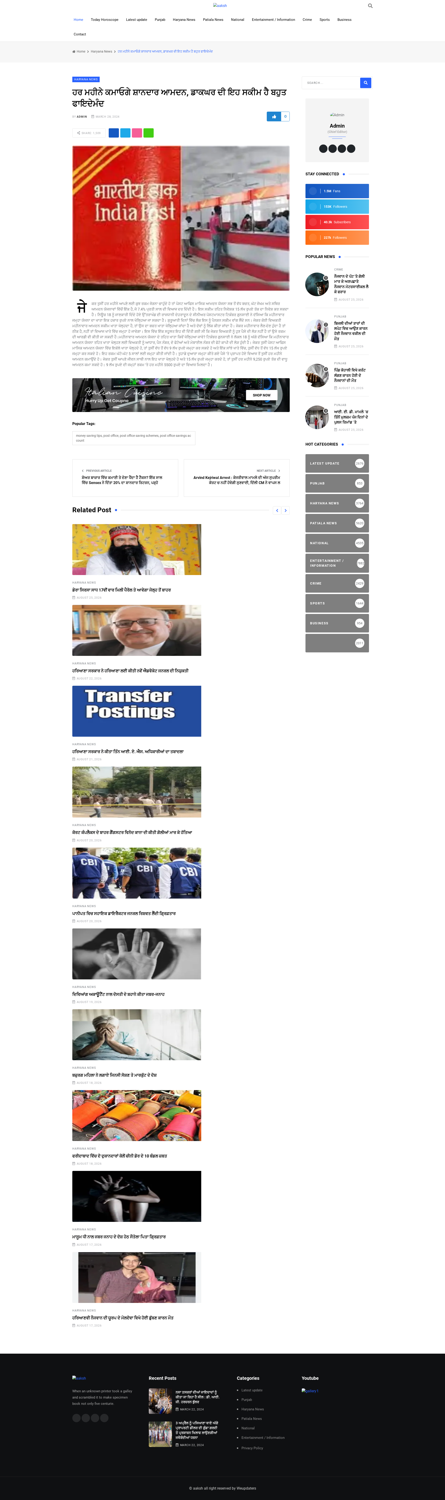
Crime (307, 20)
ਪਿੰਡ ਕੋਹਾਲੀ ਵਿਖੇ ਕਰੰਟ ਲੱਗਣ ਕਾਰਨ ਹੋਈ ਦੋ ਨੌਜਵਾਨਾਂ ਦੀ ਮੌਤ (350, 375)
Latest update (136, 20)
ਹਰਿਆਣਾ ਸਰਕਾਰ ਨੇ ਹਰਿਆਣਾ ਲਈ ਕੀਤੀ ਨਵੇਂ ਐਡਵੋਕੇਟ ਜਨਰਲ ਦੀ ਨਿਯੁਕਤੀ (130, 670)
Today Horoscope (104, 20)
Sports (325, 20)
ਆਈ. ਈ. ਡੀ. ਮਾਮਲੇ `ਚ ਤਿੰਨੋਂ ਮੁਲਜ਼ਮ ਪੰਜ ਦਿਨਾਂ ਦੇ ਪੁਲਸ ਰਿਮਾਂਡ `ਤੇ (351, 417)
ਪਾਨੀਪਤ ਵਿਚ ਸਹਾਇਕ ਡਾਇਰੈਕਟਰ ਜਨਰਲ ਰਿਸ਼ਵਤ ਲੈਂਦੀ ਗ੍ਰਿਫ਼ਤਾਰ (124, 913)
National (237, 20)
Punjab (160, 20)
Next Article (267, 470)
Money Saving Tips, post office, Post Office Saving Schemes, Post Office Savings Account (133, 438)
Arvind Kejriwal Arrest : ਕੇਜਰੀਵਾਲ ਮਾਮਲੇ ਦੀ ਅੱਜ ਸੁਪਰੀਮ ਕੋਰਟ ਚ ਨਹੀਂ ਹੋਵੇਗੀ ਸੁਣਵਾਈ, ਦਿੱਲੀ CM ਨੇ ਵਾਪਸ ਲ (237, 480)
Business (344, 20)
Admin (82, 116)
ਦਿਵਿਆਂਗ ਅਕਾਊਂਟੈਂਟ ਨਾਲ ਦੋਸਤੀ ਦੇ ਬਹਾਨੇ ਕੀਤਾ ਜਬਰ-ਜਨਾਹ (118, 994)
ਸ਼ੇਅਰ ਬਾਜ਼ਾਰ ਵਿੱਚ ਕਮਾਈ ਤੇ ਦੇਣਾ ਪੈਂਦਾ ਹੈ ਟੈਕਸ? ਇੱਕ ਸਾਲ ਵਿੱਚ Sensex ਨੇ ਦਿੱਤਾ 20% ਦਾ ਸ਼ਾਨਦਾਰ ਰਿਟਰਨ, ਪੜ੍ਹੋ (122, 480)
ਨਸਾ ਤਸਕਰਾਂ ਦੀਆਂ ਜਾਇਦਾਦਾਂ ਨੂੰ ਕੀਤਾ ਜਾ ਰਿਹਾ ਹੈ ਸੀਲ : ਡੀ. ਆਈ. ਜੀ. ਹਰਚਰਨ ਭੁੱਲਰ (197, 1397)
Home (78, 20)
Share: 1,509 (91, 133)
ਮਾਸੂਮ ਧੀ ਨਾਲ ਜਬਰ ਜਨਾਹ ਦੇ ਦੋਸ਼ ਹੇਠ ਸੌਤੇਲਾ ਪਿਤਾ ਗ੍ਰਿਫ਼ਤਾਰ (119, 1236)
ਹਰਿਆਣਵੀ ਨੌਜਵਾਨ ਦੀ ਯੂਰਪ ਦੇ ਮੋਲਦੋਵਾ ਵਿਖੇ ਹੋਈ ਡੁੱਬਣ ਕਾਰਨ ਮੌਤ (123, 1317)
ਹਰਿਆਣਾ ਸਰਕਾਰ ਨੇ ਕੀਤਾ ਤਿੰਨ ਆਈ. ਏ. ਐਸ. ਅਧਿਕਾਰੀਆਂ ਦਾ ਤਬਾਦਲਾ (128, 751)
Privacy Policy (252, 1448)
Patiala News (213, 20)
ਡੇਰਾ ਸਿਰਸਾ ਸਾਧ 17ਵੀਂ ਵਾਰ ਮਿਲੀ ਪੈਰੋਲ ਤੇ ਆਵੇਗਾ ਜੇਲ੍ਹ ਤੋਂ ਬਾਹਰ (121, 590)
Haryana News (184, 20)
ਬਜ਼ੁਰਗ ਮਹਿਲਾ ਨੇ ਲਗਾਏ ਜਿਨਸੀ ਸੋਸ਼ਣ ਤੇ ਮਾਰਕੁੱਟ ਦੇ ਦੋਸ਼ (114, 1075)
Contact (80, 34)
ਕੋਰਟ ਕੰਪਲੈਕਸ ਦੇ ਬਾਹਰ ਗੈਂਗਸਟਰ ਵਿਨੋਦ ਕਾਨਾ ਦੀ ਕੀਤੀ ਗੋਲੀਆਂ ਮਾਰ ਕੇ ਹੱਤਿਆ (132, 832)
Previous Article (99, 470)
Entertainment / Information (273, 20)
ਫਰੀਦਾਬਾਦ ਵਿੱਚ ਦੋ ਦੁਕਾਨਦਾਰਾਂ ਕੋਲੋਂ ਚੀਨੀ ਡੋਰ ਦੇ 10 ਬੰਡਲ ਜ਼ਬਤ (119, 1156)
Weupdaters (246, 1488)
